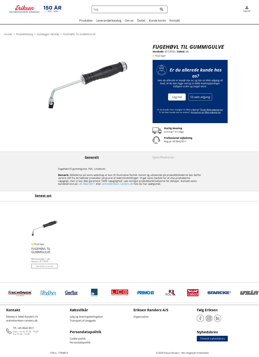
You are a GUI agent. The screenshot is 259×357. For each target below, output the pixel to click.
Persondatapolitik (80, 342)
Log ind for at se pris (44, 266)
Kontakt (174, 20)
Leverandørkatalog (108, 20)
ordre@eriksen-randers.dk (117, 183)
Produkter (86, 20)
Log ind (177, 97)
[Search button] (161, 9)
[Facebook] (200, 318)
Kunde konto (157, 20)
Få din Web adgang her (211, 109)
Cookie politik (77, 338)
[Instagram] (208, 318)
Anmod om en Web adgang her (206, 112)
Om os (129, 20)
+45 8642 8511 (179, 141)
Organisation (141, 316)
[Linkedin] (217, 318)
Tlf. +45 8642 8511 (23, 328)
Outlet (141, 20)
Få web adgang (200, 97)
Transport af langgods (83, 320)
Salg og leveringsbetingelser (86, 316)
